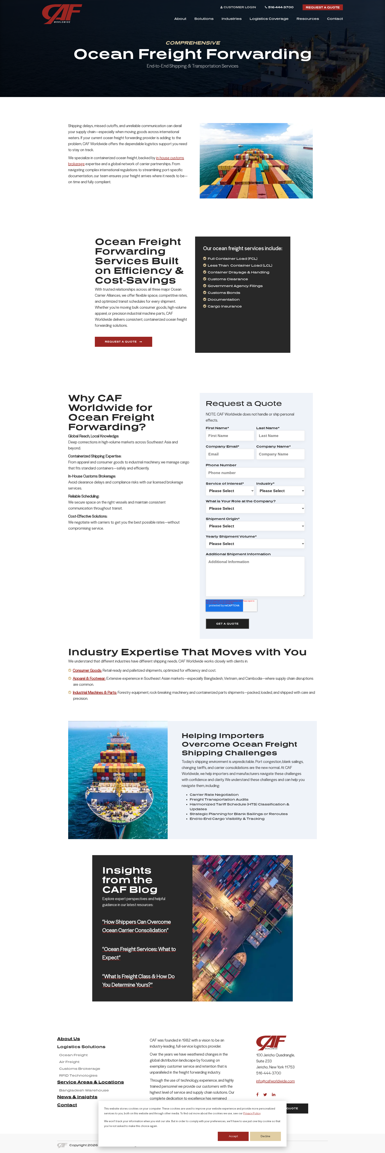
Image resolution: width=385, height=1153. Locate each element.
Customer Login (240, 7)
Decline (265, 1136)
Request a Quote (323, 7)
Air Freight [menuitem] (69, 1062)
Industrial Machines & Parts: (95, 693)
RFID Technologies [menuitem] (78, 1075)
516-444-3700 (281, 7)
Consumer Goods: (87, 671)
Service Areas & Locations (90, 1081)
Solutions (204, 19)
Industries (232, 19)
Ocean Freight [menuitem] (73, 1055)
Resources (308, 19)
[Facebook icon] (257, 1094)
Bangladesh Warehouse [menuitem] (84, 1090)
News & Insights (77, 1096)
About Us (68, 1038)
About (180, 19)
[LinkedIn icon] (273, 1094)
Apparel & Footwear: (89, 679)
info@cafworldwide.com (275, 1081)
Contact (335, 19)
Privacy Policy (251, 1113)
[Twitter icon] (265, 1094)
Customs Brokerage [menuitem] (79, 1069)
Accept (233, 1136)
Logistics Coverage (269, 19)
